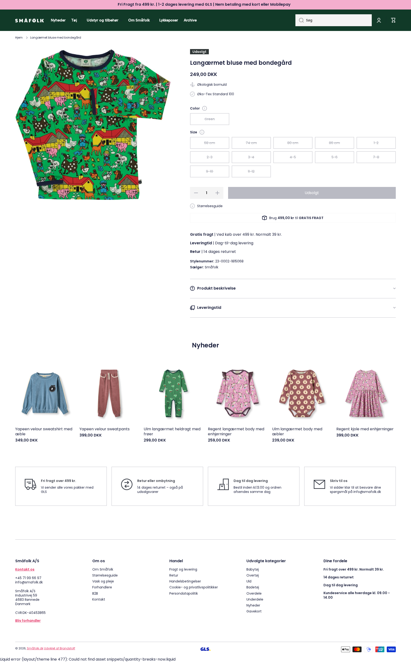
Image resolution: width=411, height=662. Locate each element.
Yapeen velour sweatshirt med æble (43, 432)
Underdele (254, 599)
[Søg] (299, 20)
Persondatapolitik (183, 593)
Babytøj (252, 569)
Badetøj (252, 587)
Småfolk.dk (35, 648)
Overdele (254, 593)
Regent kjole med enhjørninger (365, 429)
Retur (173, 575)
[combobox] (333, 20)
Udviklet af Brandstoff (59, 648)
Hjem (19, 38)
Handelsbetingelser (185, 581)
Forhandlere (102, 587)
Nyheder (253, 605)
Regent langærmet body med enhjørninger (236, 432)
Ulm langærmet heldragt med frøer (172, 432)
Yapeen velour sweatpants (104, 429)
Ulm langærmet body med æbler (297, 432)
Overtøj (252, 575)
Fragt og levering (183, 569)
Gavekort (254, 611)
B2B (95, 593)
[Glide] (204, 108)
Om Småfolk (102, 569)
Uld (248, 581)
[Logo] (29, 20)
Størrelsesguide (105, 575)
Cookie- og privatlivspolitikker (193, 587)
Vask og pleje (103, 581)
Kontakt (98, 599)
